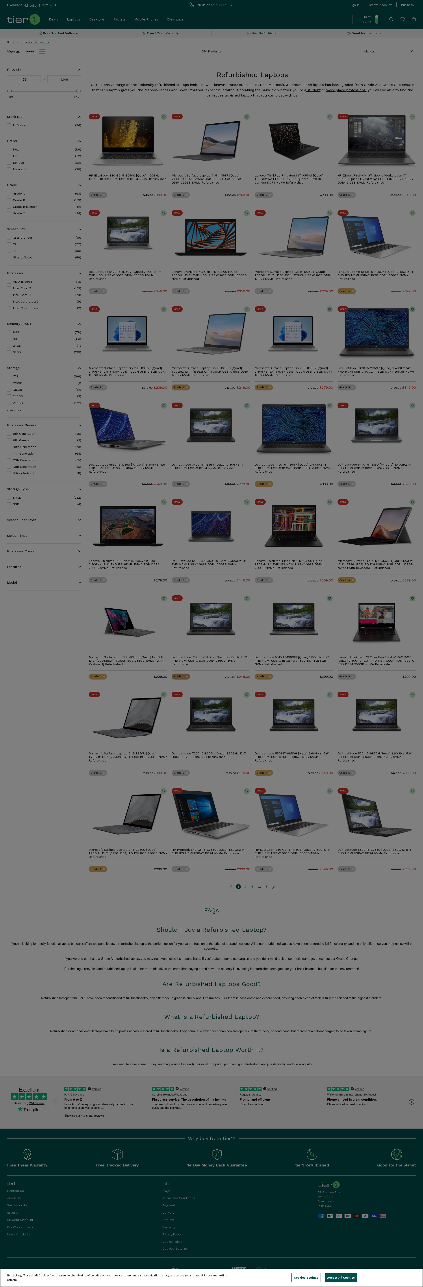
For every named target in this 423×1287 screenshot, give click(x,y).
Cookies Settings (306, 1277)
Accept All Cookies (341, 1277)
